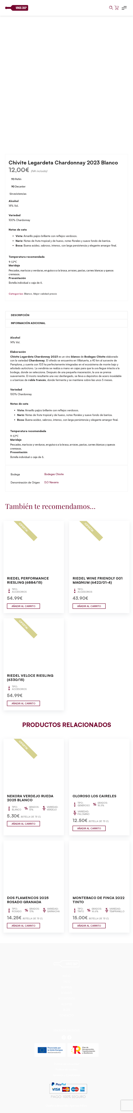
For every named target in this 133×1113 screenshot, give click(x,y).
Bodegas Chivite (54, 474)
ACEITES (66, 1004)
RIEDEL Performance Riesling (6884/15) (28, 580)
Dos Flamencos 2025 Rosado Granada (28, 900)
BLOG (66, 1009)
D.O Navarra (51, 482)
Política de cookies (67, 1069)
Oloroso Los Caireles (94, 796)
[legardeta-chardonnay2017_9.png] (66, 81)
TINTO (66, 981)
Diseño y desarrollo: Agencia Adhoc (66, 1105)
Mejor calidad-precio (45, 293)
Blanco (28, 293)
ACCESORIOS (66, 998)
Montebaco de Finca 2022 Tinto (99, 900)
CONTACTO (66, 1015)
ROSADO (66, 993)
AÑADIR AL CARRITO (23, 606)
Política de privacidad (66, 1064)
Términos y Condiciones (67, 1075)
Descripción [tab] (20, 315)
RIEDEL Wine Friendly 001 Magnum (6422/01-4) (98, 580)
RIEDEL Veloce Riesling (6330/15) (30, 677)
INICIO (66, 976)
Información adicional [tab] (28, 323)
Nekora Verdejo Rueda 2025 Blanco (30, 798)
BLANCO (66, 987)
